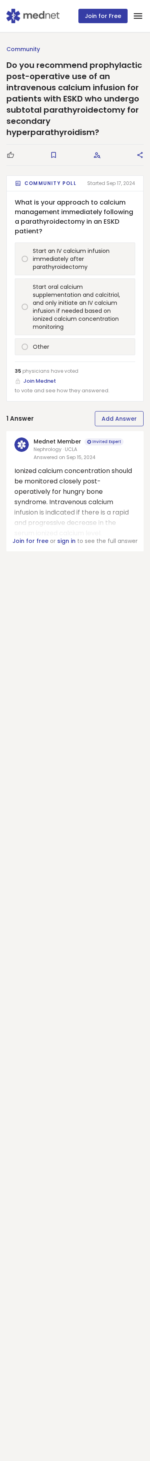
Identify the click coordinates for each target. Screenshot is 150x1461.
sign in (66, 541)
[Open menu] (138, 16)
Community (23, 49)
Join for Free (103, 16)
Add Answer (119, 419)
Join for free (30, 541)
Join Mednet (39, 381)
